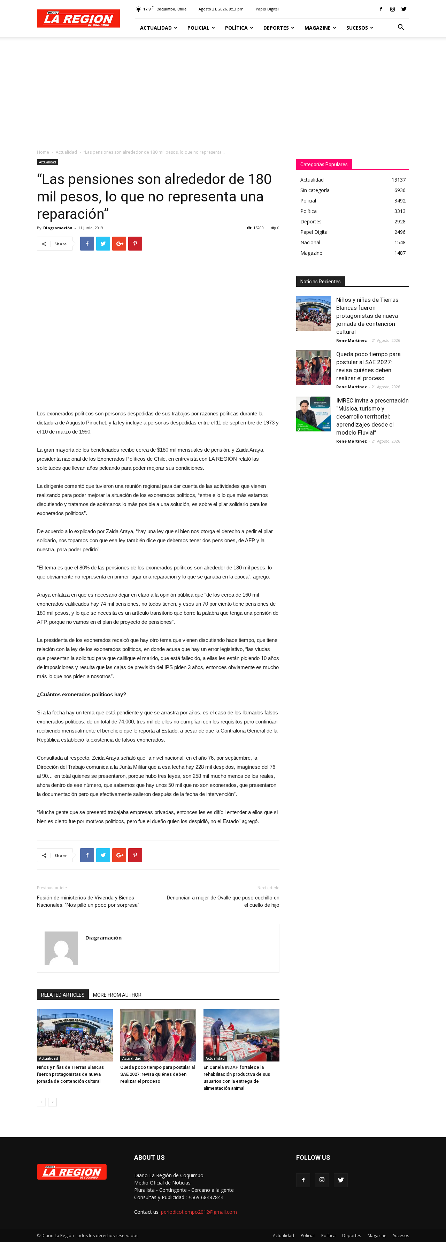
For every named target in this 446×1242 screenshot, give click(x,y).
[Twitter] (404, 9)
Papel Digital (267, 9)
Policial (198, 27)
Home (43, 152)
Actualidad (156, 27)
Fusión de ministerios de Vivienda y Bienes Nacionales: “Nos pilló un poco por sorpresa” (88, 901)
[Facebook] (381, 9)
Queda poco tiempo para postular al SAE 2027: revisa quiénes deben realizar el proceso (157, 1074)
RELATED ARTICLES (63, 995)
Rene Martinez (351, 340)
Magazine (318, 27)
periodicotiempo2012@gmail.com (199, 1212)
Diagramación (57, 227)
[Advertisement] (223, 89)
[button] (400, 28)
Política (236, 27)
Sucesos (357, 27)
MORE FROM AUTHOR (117, 995)
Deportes (276, 27)
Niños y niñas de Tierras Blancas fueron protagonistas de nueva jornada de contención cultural (70, 1074)
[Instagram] (392, 9)
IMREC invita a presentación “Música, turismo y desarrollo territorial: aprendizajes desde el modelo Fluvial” (372, 416)
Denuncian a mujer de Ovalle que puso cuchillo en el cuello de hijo (223, 901)
